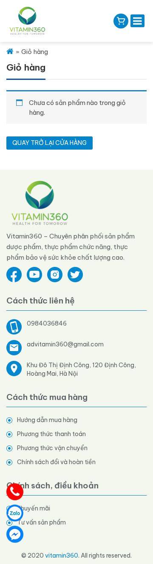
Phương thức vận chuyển (52, 448)
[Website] (40, 202)
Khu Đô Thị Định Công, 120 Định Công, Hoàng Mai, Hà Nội (81, 369)
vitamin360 (61, 555)
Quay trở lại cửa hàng (49, 143)
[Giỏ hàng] (120, 21)
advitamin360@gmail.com (65, 344)
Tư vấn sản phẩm (41, 522)
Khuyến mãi (33, 508)
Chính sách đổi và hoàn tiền (56, 462)
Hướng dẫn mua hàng (47, 420)
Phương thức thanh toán (51, 434)
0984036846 (47, 323)
